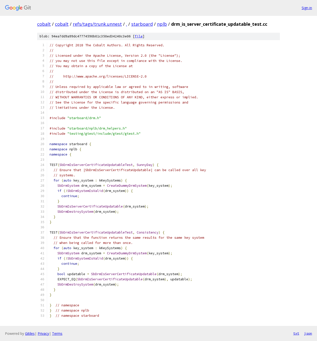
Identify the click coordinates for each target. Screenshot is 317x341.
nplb (162, 24)
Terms (57, 333)
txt (296, 333)
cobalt (44, 24)
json (308, 333)
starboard (142, 24)
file (139, 36)
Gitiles (30, 333)
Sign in (307, 7)
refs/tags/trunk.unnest (97, 24)
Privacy (43, 333)
